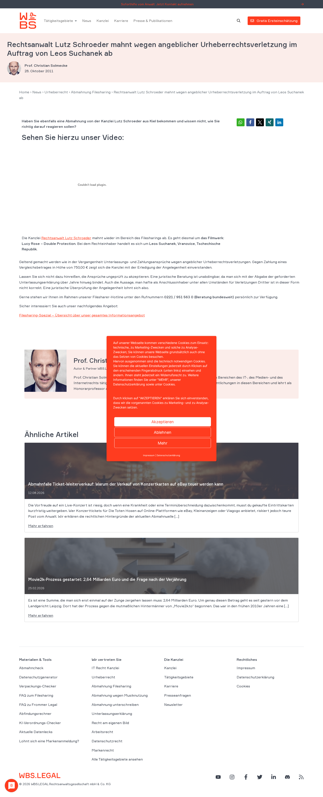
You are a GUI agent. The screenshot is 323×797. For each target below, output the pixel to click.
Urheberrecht (56, 92)
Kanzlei (102, 20)
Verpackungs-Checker (37, 686)
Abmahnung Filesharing (91, 92)
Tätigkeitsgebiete (58, 20)
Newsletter (173, 704)
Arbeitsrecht (102, 732)
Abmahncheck (31, 668)
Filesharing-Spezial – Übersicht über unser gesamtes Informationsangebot (82, 315)
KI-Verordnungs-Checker (40, 723)
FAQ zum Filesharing (36, 695)
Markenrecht (103, 750)
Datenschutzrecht (107, 741)
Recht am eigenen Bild (110, 723)
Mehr (162, 443)
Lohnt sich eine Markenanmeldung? (49, 741)
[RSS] (301, 777)
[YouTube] (218, 777)
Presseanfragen (177, 695)
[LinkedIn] (273, 777)
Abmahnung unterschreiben (115, 704)
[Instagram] (232, 777)
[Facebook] (246, 777)
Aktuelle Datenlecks (36, 732)
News (86, 20)
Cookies (243, 686)
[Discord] (287, 777)
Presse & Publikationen (152, 20)
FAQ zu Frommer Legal (38, 704)
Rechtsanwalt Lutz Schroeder (66, 238)
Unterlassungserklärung (112, 713)
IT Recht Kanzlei (105, 668)
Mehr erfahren (40, 526)
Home (24, 92)
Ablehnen (162, 432)
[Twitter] (259, 777)
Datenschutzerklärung (255, 677)
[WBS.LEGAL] (28, 20)
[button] (241, 122)
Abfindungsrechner (35, 713)
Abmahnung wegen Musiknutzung (120, 695)
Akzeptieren (162, 421)
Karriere (121, 20)
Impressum (246, 668)
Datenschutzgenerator (38, 677)
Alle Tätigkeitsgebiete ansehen (117, 759)
